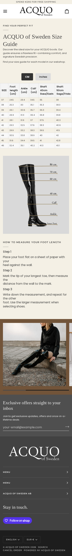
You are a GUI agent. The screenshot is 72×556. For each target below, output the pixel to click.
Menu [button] (6, 483)
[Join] (66, 427)
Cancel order (12, 550)
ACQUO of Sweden (18, 547)
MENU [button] (6, 472)
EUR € (30, 539)
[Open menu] (8, 11)
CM (27, 77)
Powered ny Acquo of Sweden (44, 550)
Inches (43, 77)
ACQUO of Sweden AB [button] (17, 493)
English (11, 539)
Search (43, 547)
